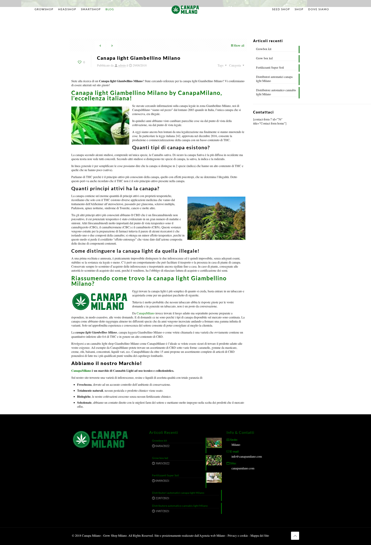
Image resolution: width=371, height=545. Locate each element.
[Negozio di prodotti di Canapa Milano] (185, 9)
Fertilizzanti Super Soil (270, 67)
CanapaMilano (146, 313)
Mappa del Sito (259, 535)
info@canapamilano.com (246, 456)
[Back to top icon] (295, 536)
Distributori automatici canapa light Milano (274, 79)
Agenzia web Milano (212, 535)
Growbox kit (263, 49)
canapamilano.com (242, 468)
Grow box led (264, 58)
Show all (239, 45)
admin (122, 65)
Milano (235, 445)
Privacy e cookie (238, 535)
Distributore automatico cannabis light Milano (276, 92)
